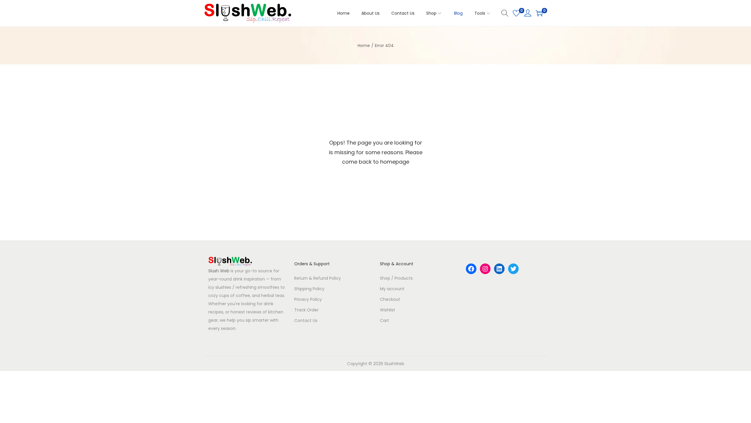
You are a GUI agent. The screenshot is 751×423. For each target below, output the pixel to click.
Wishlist (387, 310)
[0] (516, 13)
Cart (384, 320)
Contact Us (305, 320)
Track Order (306, 310)
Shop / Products (396, 278)
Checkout (390, 299)
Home (364, 45)
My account (392, 289)
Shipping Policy (309, 289)
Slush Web (218, 271)
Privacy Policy (308, 299)
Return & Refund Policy (317, 278)
